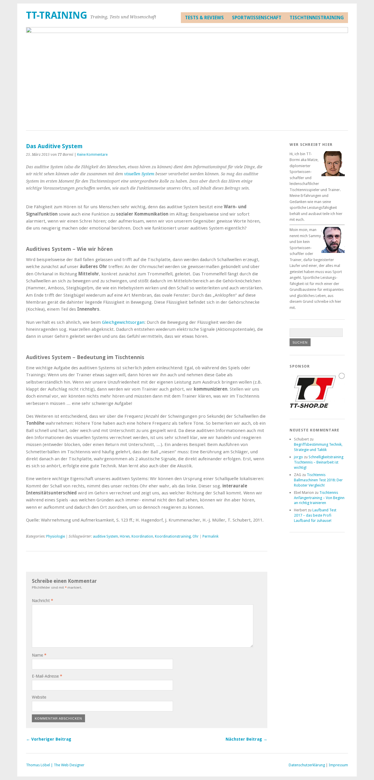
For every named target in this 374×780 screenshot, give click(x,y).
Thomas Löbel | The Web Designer (55, 765)
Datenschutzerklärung (307, 765)
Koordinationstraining (173, 536)
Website (39, 697)
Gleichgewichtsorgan (123, 322)
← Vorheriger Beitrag (48, 739)
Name (39, 655)
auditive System (105, 536)
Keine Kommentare (92, 155)
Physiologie (55, 536)
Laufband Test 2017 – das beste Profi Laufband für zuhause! (315, 515)
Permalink (210, 536)
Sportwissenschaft (256, 17)
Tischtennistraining (317, 17)
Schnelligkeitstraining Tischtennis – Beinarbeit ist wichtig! (318, 462)
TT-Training (56, 15)
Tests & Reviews (204, 17)
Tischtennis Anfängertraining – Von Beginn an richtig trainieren (319, 497)
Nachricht (42, 600)
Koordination (142, 536)
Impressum (338, 765)
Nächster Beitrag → (246, 739)
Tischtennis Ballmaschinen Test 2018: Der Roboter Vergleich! (318, 480)
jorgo (298, 457)
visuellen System (139, 174)
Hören (125, 536)
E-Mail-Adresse (47, 676)
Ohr (196, 536)
